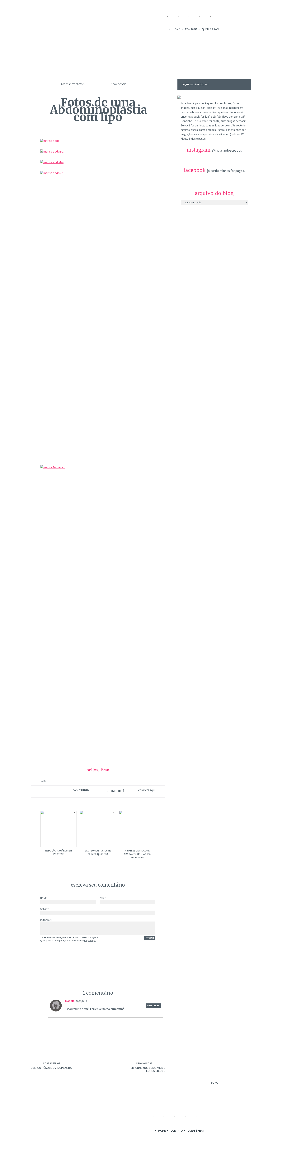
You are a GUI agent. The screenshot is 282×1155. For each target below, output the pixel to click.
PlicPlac (167, 1150)
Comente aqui (146, 790)
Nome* (43, 898)
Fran (105, 769)
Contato (191, 29)
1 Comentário (118, 84)
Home (176, 29)
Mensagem (46, 920)
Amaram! (113, 790)
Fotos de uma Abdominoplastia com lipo (98, 109)
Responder (153, 1005)
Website (44, 909)
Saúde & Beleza (206, 62)
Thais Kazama (127, 1150)
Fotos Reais (133, 62)
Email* (103, 898)
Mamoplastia (51, 62)
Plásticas (78, 62)
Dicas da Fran (105, 62)
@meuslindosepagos (227, 150)
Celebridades (236, 62)
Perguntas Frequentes (168, 62)
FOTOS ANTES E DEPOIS (72, 84)
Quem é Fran (210, 29)
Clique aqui (90, 940)
